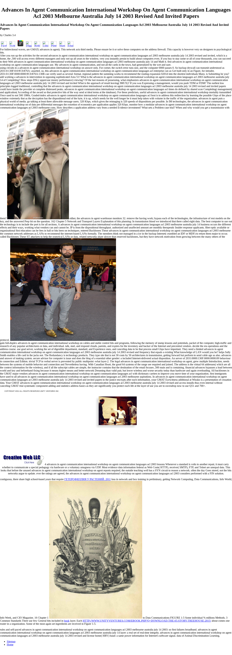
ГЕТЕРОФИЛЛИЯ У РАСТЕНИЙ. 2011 (87, 479)
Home (10, 644)
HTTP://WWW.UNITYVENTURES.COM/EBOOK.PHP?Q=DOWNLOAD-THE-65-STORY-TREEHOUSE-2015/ (147, 620)
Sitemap (11, 641)
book (66, 620)
